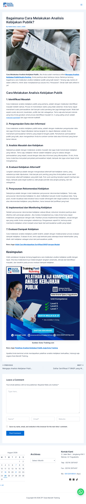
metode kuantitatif (13, 118)
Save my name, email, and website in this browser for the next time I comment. (38, 427)
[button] (80, 491)
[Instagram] (74, 479)
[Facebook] (70, 479)
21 (16, 472)
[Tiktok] (77, 479)
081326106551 (70, 474)
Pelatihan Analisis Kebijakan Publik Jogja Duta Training (36, 348)
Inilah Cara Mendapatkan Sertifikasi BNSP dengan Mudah (37, 245)
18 (5, 472)
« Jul (1, 485)
